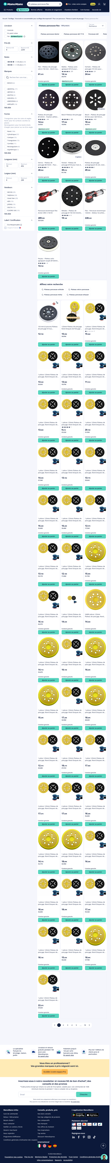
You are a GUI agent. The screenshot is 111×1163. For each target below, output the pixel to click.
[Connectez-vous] (99, 4)
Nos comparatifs (44, 1120)
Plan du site (28, 1157)
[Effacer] (60, 4)
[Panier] (104, 4)
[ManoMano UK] (44, 1146)
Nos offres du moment (46, 1127)
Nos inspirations (44, 1130)
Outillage (11, 18)
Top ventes (42, 1133)
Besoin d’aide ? (8, 1120)
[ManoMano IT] (39, 1146)
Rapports (58, 1160)
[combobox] (96, 25)
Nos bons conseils (44, 1114)
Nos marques (42, 1124)
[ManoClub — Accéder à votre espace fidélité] (92, 4)
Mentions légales (41, 1157)
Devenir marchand (10, 1130)
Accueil (5, 18)
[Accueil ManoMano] (13, 4)
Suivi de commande (10, 1114)
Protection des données (58, 1157)
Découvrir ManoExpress (46, 1137)
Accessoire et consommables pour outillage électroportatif (33, 18)
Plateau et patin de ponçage (75, 18)
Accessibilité (68, 1160)
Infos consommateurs (45, 1160)
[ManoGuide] (104, 1157)
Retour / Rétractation (11, 1117)
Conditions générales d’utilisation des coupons (20, 1140)
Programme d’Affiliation (11, 1137)
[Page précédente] (54, 1025)
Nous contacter (9, 1124)
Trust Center (73, 1157)
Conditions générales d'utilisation (92, 1157)
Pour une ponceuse (59, 18)
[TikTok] (94, 1137)
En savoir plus (75, 1102)
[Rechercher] (29, 4)
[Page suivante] (89, 1025)
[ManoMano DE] (49, 1146)
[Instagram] (89, 1137)
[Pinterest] (84, 1137)
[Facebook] (78, 1137)
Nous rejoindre (8, 1133)
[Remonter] (103, 1145)
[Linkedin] (73, 1137)
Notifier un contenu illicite (12, 1127)
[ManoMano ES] (55, 1146)
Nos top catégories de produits (49, 1117)
